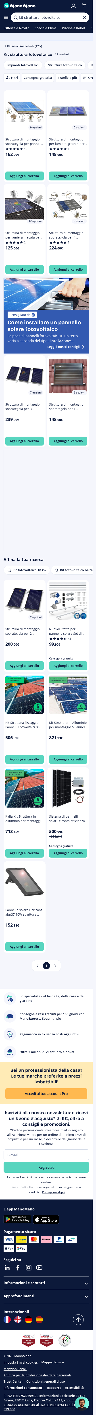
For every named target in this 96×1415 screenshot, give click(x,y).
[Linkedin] (7, 1267)
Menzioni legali (15, 1369)
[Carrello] (84, 6)
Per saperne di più (53, 1192)
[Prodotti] (6, 17)
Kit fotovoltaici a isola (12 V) (24, 46)
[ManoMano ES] (39, 1319)
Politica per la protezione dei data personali (37, 1375)
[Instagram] (28, 1267)
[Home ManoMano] (35, 6)
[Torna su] (78, 1319)
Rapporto (54, 1388)
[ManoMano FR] (7, 1319)
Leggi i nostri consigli (63, 347)
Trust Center (13, 1381)
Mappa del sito (52, 1362)
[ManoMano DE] (28, 1319)
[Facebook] (17, 1267)
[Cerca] (16, 17)
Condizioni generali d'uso (45, 1381)
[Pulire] (84, 17)
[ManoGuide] (82, 1403)
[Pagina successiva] (55, 965)
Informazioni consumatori (23, 1388)
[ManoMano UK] (17, 1319)
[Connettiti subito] (73, 6)
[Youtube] (39, 1267)
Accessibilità (74, 1388)
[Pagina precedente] (37, 965)
